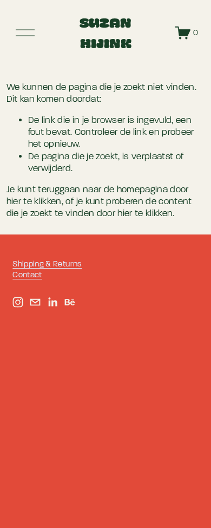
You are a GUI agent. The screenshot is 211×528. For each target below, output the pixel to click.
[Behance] (69, 302)
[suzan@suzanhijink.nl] (35, 302)
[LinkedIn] (52, 302)
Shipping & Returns (47, 264)
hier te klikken (34, 201)
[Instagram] (17, 302)
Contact (27, 274)
